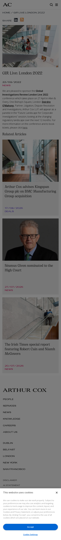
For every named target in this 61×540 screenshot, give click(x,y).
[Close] (56, 492)
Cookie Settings (30, 534)
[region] (30, 514)
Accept (30, 527)
